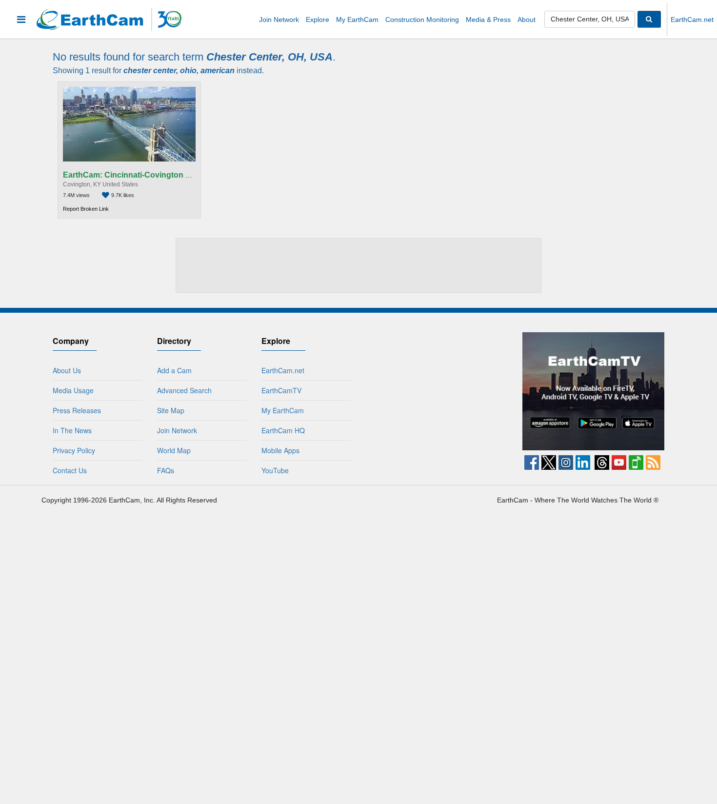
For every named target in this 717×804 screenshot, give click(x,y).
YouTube (275, 470)
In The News (72, 430)
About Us (67, 370)
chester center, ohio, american (179, 70)
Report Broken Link (86, 209)
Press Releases (77, 410)
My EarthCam (357, 19)
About (527, 19)
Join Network (279, 19)
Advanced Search (184, 390)
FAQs (165, 470)
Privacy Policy (74, 450)
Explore (317, 19)
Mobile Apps (280, 450)
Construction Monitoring (422, 19)
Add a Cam (174, 370)
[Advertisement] (358, 265)
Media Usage (73, 390)
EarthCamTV (281, 390)
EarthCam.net (692, 19)
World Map (174, 450)
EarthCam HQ (283, 430)
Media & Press (488, 19)
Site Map (170, 410)
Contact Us (70, 470)
